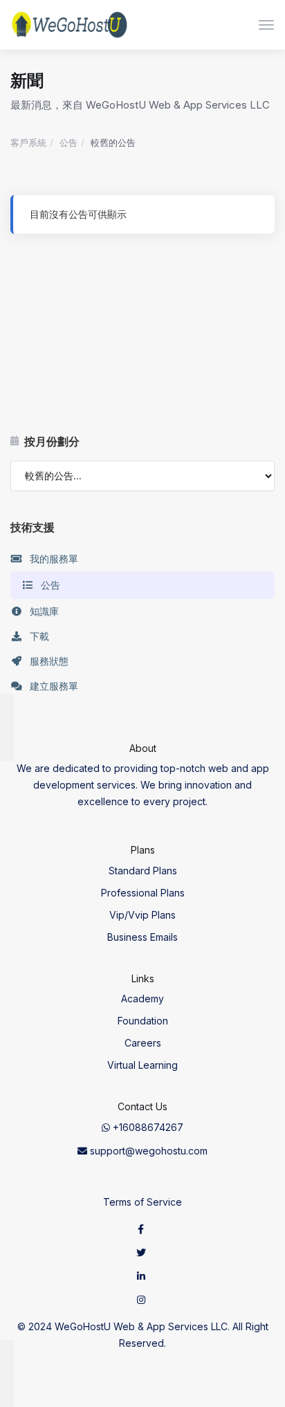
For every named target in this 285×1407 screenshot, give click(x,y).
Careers (143, 1043)
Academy (142, 998)
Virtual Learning (142, 1065)
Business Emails (142, 937)
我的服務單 (54, 558)
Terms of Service (142, 1202)
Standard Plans (143, 870)
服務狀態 (49, 661)
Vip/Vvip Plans (142, 915)
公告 (68, 142)
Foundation (143, 1021)
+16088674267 (146, 1127)
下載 (39, 636)
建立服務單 (54, 686)
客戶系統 (28, 142)
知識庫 (44, 611)
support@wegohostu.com (147, 1151)
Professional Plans (143, 893)
